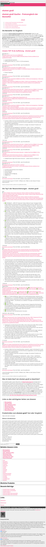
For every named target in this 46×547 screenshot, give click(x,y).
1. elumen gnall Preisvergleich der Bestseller (14, 22)
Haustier (5, 470)
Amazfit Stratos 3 (7, 492)
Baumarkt (5, 461)
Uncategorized (6, 478)
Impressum (3, 500)
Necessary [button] (2, 530)
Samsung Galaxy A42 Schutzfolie (10, 494)
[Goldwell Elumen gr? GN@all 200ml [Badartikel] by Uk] (14, 97)
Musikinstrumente (7, 473)
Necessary (4, 531)
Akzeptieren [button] (37, 510)
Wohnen (5, 480)
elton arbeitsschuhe (6, 439)
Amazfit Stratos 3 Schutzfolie (9, 490)
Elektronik (5, 465)
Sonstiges (5, 477)
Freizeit (4, 467)
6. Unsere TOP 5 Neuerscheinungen (12, 27)
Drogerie (5, 464)
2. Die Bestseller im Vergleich (11, 23)
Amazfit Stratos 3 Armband (9, 489)
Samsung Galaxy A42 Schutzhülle (10, 493)
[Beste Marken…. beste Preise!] (7, 2)
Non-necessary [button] (3, 538)
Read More (2, 511)
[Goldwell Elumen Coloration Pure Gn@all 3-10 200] (13, 67)
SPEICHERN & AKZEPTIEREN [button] (6, 546)
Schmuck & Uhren (7, 474)
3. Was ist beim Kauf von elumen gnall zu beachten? (15, 25)
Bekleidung (5, 463)
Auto (4, 460)
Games (4, 468)
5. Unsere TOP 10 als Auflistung (11, 26)
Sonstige (5, 476)
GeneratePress (26, 507)
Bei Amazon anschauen (7, 65)
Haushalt (5, 469)
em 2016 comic (5, 441)
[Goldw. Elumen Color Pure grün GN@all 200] (12, 55)
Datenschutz (3, 502)
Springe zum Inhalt (4, 1)
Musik (4, 472)
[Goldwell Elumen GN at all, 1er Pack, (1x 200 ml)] (13, 164)
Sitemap (2, 505)
